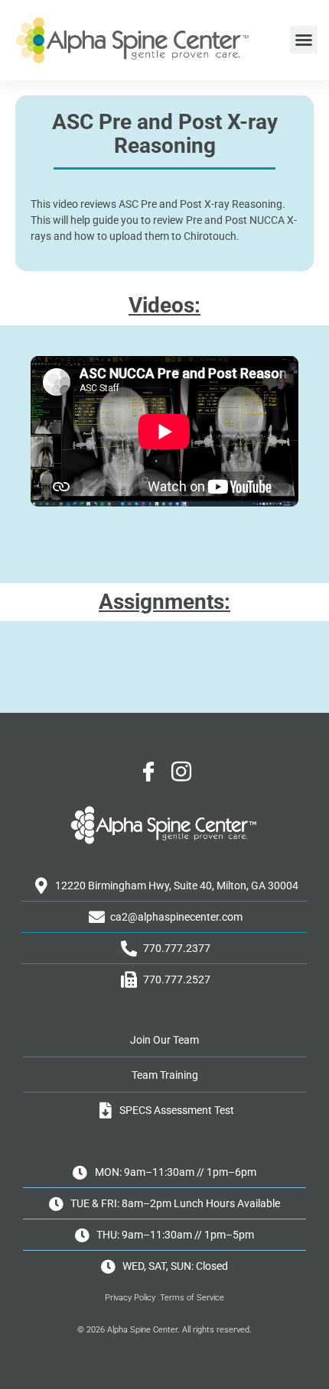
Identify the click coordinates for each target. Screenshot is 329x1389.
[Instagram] (181, 772)
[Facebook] (148, 772)
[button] (304, 39)
